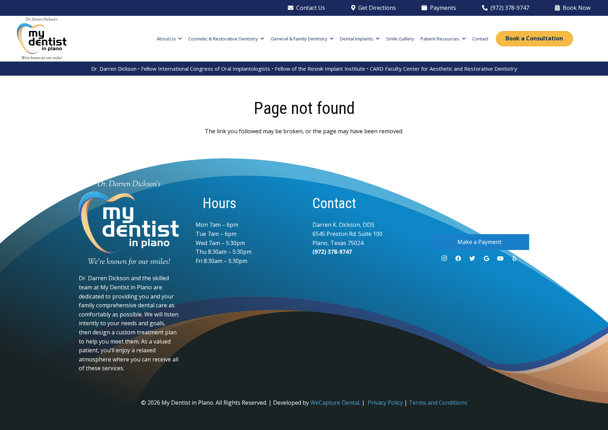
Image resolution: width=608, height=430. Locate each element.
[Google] (486, 258)
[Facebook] (458, 258)
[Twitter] (472, 258)
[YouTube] (500, 258)
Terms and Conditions (438, 402)
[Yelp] (514, 258)
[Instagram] (444, 258)
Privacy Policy (385, 402)
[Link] (41, 39)
